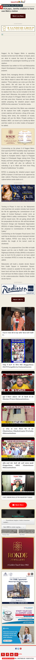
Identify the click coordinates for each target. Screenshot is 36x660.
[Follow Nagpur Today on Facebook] (16, 648)
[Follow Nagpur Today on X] (18, 648)
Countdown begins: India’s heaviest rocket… (16, 521)
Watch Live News (18, 16)
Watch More (19, 505)
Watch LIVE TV (18, 299)
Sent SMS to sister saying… (13, 527)
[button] (18, 322)
